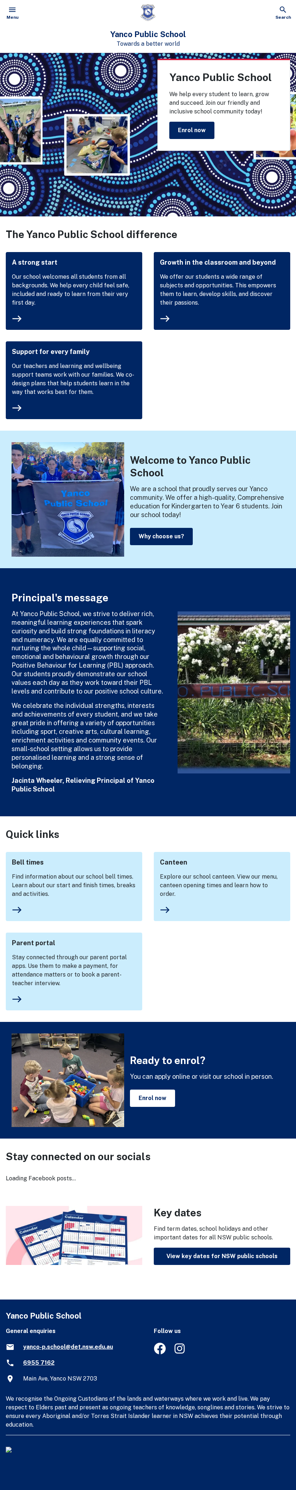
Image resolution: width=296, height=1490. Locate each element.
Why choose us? (161, 536)
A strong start (34, 262)
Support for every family (51, 351)
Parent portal (33, 943)
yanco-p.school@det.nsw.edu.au (68, 1346)
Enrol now (192, 130)
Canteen (173, 862)
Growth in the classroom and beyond (218, 262)
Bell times (28, 862)
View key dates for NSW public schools (222, 1256)
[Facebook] (160, 1352)
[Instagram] (180, 1352)
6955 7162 (39, 1362)
